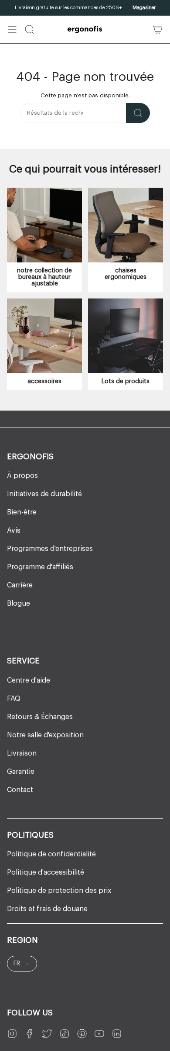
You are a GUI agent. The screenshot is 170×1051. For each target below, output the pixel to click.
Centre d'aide (28, 680)
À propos (22, 475)
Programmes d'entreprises (50, 548)
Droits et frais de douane (47, 908)
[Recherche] (138, 113)
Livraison (22, 753)
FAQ (13, 698)
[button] (30, 29)
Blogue (18, 603)
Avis (13, 530)
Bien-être (22, 512)
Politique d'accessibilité (45, 872)
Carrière (20, 585)
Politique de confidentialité (51, 854)
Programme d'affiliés (40, 567)
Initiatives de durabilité (44, 494)
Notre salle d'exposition (45, 735)
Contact (20, 789)
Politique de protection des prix (59, 890)
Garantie (20, 771)
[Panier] (158, 29)
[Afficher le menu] (12, 29)
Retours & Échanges (40, 716)
